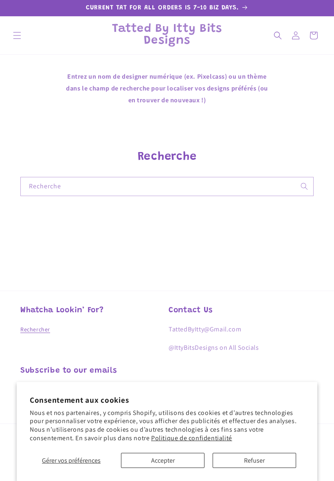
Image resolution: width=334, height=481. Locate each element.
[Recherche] (304, 186)
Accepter (163, 460)
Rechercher (35, 329)
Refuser (254, 460)
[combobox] (167, 186)
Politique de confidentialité (191, 438)
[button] (17, 35)
